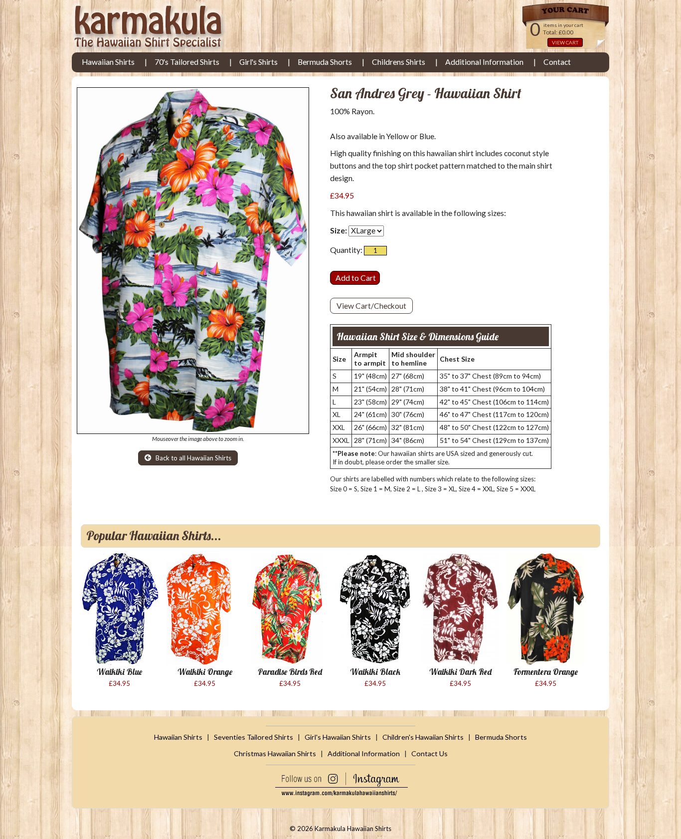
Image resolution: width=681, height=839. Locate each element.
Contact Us (429, 753)
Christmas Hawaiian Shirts (275, 753)
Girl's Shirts (258, 61)
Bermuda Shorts (325, 61)
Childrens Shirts (398, 61)
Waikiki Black (375, 671)
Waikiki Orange (204, 671)
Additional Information (484, 61)
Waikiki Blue (119, 671)
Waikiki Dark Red (460, 671)
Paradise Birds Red (290, 671)
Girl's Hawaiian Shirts (338, 737)
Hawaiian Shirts (108, 61)
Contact (557, 61)
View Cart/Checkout (371, 305)
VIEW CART (565, 42)
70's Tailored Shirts (187, 61)
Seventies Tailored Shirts (253, 737)
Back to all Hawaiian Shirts (192, 458)
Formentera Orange (545, 671)
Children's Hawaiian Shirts (423, 737)
